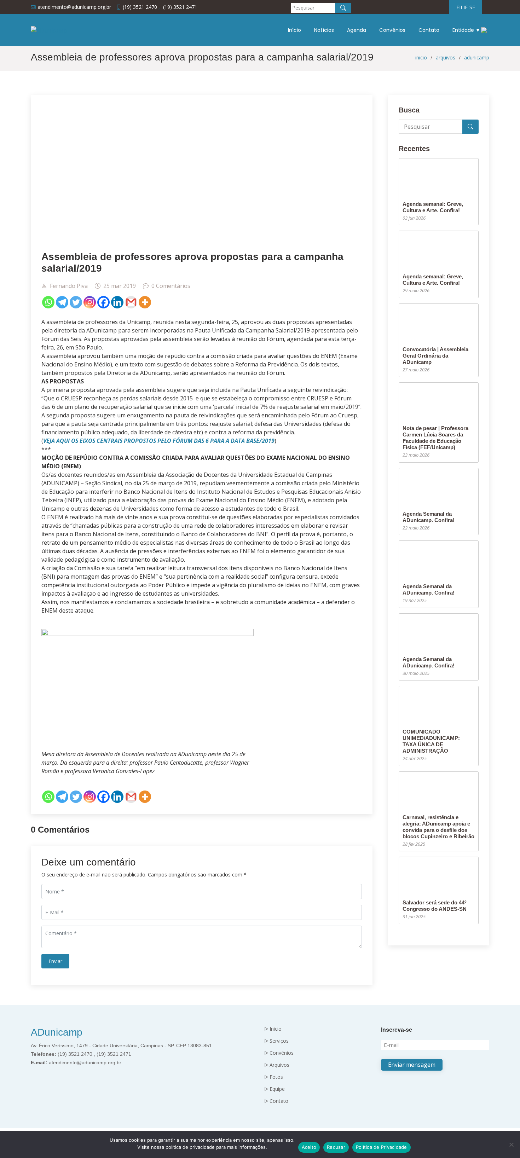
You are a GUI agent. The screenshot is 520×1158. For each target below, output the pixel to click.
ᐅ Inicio (273, 1028)
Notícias (324, 30)
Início (294, 30)
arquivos (445, 57)
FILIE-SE (465, 7)
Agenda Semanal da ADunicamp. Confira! (429, 517)
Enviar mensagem (411, 1065)
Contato (428, 30)
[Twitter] (76, 302)
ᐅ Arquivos (276, 1065)
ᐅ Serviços (276, 1040)
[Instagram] (89, 302)
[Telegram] (62, 302)
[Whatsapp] (48, 302)
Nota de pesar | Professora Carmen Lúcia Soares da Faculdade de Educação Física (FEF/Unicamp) (435, 437)
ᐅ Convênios (279, 1052)
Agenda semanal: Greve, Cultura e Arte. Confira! (433, 207)
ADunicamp (56, 1032)
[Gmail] (131, 302)
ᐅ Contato (276, 1101)
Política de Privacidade (381, 1147)
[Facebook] (103, 302)
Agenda (356, 30)
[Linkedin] (117, 302)
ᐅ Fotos (273, 1077)
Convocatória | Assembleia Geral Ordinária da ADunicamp (435, 355)
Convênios (392, 30)
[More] (145, 302)
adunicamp (476, 57)
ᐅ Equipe (274, 1089)
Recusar (336, 1147)
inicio (421, 57)
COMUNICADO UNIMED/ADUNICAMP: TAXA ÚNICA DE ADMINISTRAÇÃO (431, 741)
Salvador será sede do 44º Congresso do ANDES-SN (435, 905)
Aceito (309, 1147)
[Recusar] (511, 1144)
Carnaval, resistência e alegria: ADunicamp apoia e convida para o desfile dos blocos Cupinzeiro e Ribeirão (438, 826)
